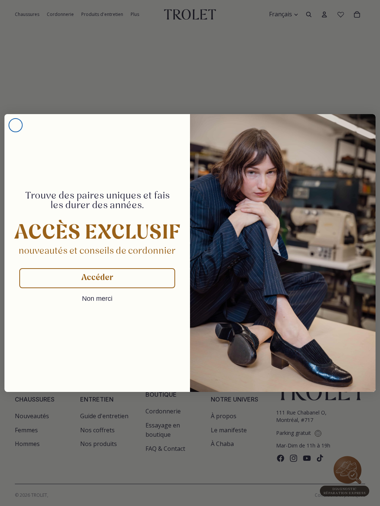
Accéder (97, 278)
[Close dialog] (15, 125)
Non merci (97, 298)
